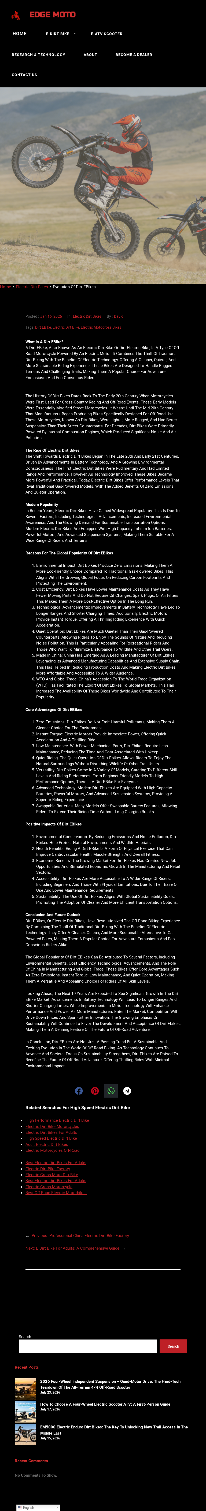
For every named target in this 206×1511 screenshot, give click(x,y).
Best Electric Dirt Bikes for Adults (55, 1162)
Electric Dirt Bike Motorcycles (52, 1126)
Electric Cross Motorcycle (48, 1186)
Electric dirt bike (66, 327)
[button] (79, 1091)
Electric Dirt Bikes (87, 316)
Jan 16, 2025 (51, 316)
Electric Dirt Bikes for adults (51, 1132)
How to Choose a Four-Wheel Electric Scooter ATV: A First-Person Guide (105, 1404)
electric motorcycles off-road (52, 1150)
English (28, 1507)
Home (20, 33)
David (118, 316)
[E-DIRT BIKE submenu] (75, 33)
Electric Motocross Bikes (101, 327)
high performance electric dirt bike (57, 1120)
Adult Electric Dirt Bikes (46, 1144)
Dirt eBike (43, 327)
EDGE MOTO (53, 14)
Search (25, 1336)
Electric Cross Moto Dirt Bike (51, 1174)
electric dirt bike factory (47, 1168)
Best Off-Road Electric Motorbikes (56, 1192)
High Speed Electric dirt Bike (51, 1138)
